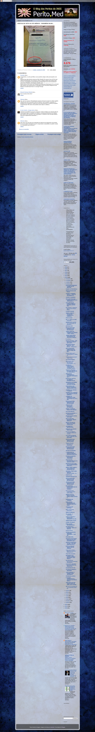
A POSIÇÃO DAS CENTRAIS (69, 507)
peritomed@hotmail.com (69, 250)
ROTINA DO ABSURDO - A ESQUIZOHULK (71, 414)
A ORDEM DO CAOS (68, 191)
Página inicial (39, 134)
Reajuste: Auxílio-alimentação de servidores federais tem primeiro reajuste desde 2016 (70, 659)
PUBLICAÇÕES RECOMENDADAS (70, 525)
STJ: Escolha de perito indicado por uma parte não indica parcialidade (70, 628)
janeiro (67, 602)
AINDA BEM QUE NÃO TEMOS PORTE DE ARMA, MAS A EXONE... (71, 583)
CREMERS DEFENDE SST (71, 476)
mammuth (52, 727)
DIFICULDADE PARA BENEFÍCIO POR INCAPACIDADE (70, 328)
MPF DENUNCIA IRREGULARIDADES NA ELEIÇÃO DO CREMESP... (71, 487)
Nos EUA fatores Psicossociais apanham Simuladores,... (71, 561)
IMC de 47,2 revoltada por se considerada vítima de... (71, 587)
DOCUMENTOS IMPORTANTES (69, 427)
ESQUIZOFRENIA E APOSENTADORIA (68, 142)
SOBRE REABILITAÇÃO (71, 520)
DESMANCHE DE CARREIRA (69, 500)
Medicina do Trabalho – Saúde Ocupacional (70, 626)
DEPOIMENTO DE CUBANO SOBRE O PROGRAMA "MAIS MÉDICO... (70, 557)
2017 (66, 270)
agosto (67, 590)
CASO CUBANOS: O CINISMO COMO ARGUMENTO (70, 573)
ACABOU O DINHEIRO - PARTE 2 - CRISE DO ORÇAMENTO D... (71, 294)
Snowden (22, 75)
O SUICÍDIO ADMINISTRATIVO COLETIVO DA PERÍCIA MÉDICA (71, 579)
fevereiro (68, 600)
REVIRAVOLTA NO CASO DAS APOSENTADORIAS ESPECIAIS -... (71, 464)
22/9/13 (22, 126)
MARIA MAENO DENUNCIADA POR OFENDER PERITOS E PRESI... (71, 504)
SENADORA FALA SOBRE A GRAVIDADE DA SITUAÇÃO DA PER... (71, 383)
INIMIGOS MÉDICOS (70, 512)
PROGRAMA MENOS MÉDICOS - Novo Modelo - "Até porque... (71, 345)
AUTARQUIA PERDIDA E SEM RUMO (71, 570)
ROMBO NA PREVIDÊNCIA (71, 289)
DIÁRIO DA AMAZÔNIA (68, 182)
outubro (68, 282)
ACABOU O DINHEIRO (70, 297)
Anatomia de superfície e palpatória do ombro (72, 689)
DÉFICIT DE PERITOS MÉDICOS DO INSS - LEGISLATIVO (71, 423)
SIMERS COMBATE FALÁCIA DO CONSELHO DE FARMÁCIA (70, 315)
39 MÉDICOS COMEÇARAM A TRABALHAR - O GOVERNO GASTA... (71, 367)
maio (67, 595)
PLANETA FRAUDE (70, 311)
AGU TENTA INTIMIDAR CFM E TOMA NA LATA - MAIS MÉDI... (71, 436)
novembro (68, 280)
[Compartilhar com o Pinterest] (55, 70)
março (67, 599)
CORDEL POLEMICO (70, 522)
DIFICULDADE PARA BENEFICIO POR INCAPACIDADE (70, 447)
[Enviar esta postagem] (48, 69)
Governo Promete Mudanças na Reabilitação (70, 444)
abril (67, 597)
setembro (68, 283)
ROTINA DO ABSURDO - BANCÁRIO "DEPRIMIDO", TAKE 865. (71, 534)
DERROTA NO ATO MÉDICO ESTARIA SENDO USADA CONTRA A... (71, 496)
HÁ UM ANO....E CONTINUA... (69, 515)
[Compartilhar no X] (52, 70)
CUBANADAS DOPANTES (69, 199)
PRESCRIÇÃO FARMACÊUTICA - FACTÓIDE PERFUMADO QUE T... (71, 375)
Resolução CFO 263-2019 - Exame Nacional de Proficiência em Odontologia (71, 643)
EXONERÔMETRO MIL (70, 567)
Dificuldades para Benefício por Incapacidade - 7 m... (71, 362)
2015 (66, 273)
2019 (66, 267)
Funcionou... (68, 339)
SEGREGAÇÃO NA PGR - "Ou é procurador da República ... (71, 323)
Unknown (22, 99)
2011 (66, 606)
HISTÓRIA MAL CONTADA (69, 103)
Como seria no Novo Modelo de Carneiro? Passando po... (71, 551)
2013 (66, 277)
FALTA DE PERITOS (70, 411)
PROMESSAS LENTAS (70, 576)
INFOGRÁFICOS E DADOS (69, 82)
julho (67, 592)
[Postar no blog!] (51, 70)
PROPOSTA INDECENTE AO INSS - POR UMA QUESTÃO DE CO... (71, 543)
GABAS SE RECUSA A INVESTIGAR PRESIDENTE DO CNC (71, 517)
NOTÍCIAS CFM (69, 326)
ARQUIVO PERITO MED (69, 77)
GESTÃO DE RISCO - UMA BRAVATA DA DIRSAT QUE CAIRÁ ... (71, 341)
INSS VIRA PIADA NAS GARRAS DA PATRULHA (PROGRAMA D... (71, 300)
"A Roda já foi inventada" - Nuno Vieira (71, 358)
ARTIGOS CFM (67, 151)
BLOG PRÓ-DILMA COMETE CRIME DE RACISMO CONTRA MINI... (70, 304)
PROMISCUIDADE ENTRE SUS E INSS (71, 416)
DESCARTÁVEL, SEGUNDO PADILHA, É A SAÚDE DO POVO (71, 460)
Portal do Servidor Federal (71, 670)
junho (67, 593)
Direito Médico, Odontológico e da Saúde (70, 641)
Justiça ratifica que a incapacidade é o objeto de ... (71, 354)
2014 (66, 275)
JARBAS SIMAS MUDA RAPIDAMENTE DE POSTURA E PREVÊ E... (71, 336)
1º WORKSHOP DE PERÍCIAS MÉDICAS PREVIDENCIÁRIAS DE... (71, 453)
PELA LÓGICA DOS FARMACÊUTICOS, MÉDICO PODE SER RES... (70, 350)
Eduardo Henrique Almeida (26, 92)
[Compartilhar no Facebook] (54, 70)
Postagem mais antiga (54, 134)
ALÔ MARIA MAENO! (70, 359)
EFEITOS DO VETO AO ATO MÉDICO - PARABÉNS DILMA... (71, 379)
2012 (66, 604)
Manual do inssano (69, 612)
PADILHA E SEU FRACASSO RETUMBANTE (69, 406)
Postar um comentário (24, 129)
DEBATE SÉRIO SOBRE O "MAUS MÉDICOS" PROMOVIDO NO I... (71, 468)
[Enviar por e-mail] (50, 70)
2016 (66, 272)
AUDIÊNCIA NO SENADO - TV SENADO (71, 390)
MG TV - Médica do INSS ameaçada (71, 320)
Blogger (63, 727)
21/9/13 (22, 88)
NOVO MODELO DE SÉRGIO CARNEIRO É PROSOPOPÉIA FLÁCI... (71, 387)
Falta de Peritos (69, 530)
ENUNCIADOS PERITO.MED (69, 85)
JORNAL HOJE (67, 160)
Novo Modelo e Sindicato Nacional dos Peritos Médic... (71, 308)
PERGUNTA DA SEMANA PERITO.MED (71, 430)
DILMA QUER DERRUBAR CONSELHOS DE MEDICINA (71, 286)
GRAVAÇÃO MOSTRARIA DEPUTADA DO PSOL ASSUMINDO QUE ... (71, 539)
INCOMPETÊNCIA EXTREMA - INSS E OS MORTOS (71, 527)
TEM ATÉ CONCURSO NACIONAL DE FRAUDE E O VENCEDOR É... (71, 371)
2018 (66, 268)
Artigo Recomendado (70, 553)
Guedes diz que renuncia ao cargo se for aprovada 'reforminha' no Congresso (73, 674)
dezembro (68, 278)
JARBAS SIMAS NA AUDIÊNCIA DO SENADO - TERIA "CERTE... (71, 332)
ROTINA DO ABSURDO (68, 79)
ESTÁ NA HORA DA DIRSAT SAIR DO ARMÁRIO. (70, 547)
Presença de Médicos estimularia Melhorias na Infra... (71, 432)
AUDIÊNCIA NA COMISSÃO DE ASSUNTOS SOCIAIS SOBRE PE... (71, 393)
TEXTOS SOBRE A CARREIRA (70, 83)
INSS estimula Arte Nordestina (70, 510)
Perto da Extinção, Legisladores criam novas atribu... (70, 491)
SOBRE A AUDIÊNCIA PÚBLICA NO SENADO (71, 409)
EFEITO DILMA (69, 317)
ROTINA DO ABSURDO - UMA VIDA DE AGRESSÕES (71, 457)
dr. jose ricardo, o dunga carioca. (27, 110)
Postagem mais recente (24, 134)
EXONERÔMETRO (67, 88)
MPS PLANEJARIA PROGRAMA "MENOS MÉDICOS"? (71, 419)
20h (76, 253)
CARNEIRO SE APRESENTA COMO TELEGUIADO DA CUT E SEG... (71, 398)
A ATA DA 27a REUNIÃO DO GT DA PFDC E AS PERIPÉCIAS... (71, 565)
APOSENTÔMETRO (68, 86)
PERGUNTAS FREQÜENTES (70, 80)
